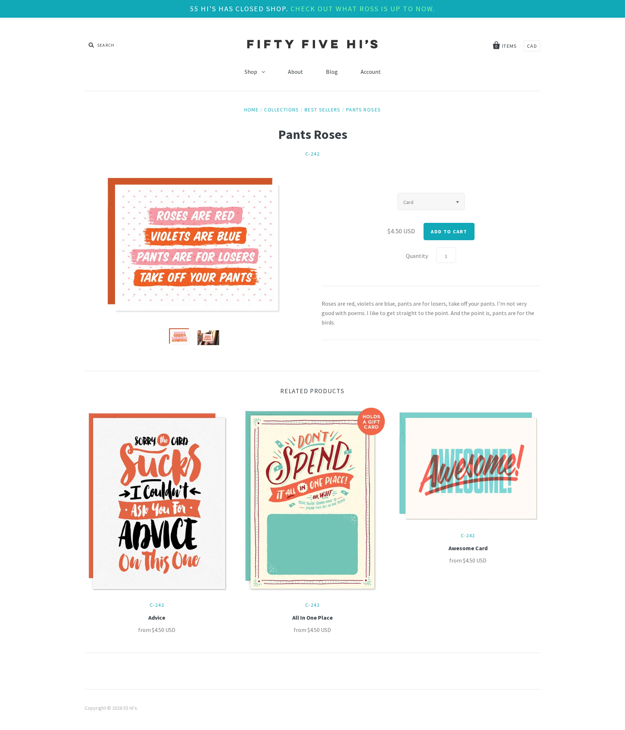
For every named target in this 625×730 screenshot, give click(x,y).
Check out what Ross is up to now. (362, 8)
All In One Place (312, 617)
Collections (281, 109)
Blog (332, 71)
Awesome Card (468, 548)
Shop (251, 71)
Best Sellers (323, 109)
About (295, 71)
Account (371, 71)
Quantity (417, 255)
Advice (156, 617)
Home (251, 109)
